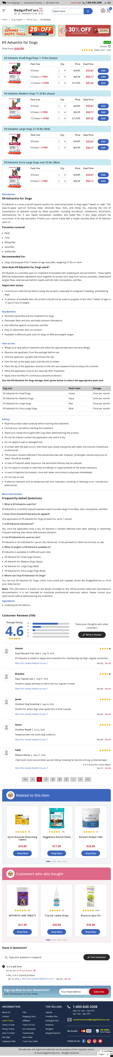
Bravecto (49, 1024)
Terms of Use (28, 1024)
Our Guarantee (29, 1029)
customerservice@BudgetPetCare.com (91, 1019)
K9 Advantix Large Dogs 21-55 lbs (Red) (27, 129)
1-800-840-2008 (93, 2)
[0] (108, 12)
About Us (6, 1012)
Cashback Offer (9, 1041)
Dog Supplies (17, 19)
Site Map (6, 1037)
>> (88, 779)
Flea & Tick (32, 19)
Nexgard (49, 1029)
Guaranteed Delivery (33, 2)
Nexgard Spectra (52, 1033)
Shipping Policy (29, 1016)
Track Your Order (30, 1041)
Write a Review (93, 634)
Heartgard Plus (52, 1020)
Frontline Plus (51, 1016)
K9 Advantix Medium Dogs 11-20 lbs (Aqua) (29, 93)
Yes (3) (59, 979)
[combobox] (103, 1054)
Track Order (76, 2)
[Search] (88, 11)
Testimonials (28, 1033)
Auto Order (27, 1037)
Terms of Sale (8, 1024)
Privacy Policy (8, 1029)
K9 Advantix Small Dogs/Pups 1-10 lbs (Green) (30, 58)
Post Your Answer (25, 970)
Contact (5, 1016)
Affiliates (26, 1020)
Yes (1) (100, 768)
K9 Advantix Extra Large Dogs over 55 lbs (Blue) (32, 162)
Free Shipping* (13, 2)
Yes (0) (100, 663)
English (102, 1054)
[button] (48, 861)
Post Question (98, 957)
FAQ (24, 1012)
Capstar (48, 1012)
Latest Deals (7, 1020)
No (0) (108, 663)
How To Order (8, 1033)
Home (5, 19)
